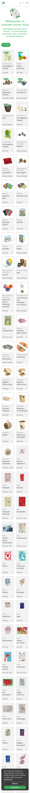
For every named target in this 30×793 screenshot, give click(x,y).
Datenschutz (8, 779)
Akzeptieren (15, 787)
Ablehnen (15, 783)
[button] (27, 2)
